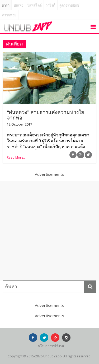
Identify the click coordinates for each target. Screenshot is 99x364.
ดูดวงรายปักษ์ (69, 5)
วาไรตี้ (50, 5)
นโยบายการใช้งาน (51, 346)
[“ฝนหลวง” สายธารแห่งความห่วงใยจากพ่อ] (49, 55)
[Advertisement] (49, 230)
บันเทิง (18, 5)
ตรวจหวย (9, 15)
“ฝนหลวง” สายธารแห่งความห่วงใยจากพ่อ (45, 115)
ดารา (6, 5)
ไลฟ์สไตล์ (34, 5)
